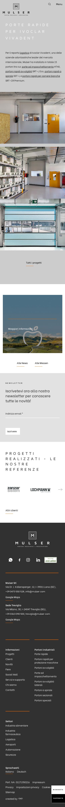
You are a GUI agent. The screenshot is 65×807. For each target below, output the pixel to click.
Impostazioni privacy (27, 787)
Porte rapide (41, 654)
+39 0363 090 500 (15, 613)
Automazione (13, 749)
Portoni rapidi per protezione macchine (46, 660)
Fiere (8, 669)
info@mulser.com (35, 591)
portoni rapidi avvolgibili (19, 71)
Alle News (22, 363)
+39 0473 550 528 (15, 591)
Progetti (10, 654)
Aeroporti (11, 744)
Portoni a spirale (43, 690)
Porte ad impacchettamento (45, 674)
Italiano (10, 771)
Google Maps (13, 597)
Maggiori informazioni (20, 328)
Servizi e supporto (15, 679)
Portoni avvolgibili (44, 667)
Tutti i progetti (34, 262)
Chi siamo (11, 684)
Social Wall (12, 674)
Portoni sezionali (43, 695)
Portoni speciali (42, 700)
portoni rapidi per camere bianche (41, 76)
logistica (24, 52)
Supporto (58, 798)
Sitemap (10, 792)
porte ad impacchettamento (38, 66)
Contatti (10, 690)
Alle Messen (41, 363)
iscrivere (12, 431)
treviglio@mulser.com (38, 613)
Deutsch (21, 771)
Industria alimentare (17, 725)
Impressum (38, 782)
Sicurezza (11, 754)
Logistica (10, 739)
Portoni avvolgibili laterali (44, 683)
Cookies (46, 787)
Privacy (10, 787)
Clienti (9, 659)
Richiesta (58, 789)
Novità (9, 664)
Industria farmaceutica (13, 732)
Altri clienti (12, 510)
